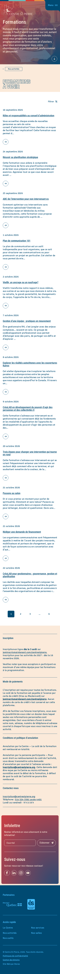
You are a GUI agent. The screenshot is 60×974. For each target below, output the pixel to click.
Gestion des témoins (11, 960)
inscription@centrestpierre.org (19, 767)
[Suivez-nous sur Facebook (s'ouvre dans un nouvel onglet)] (7, 873)
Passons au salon (11, 493)
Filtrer (51, 101)
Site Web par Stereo (11, 964)
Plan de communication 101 (16, 240)
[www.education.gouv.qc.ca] (12, 904)
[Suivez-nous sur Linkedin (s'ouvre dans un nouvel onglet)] (14, 873)
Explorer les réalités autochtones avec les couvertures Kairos (30, 364)
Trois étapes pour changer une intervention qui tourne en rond (30, 453)
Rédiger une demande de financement (22, 531)
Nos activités (13, 69)
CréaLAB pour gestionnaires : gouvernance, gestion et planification (30, 575)
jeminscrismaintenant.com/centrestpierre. (25, 652)
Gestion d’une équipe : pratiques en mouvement (27, 321)
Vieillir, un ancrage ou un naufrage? (20, 282)
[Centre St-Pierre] (18, 9)
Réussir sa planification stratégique (20, 157)
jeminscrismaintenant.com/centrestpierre (24, 699)
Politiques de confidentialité (15, 956)
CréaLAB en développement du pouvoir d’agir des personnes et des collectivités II (27, 408)
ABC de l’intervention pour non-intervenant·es (26, 198)
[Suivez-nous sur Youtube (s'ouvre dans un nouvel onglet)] (28, 873)
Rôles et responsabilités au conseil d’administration (28, 115)
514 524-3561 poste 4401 (28, 799)
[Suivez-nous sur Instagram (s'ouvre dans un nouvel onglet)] (21, 873)
